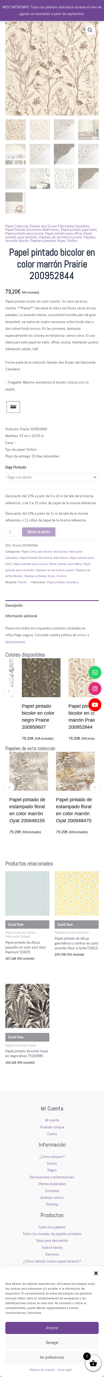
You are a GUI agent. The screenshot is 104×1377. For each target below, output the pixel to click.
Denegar (52, 1342)
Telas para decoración (52, 1240)
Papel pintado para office (63, 233)
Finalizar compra (52, 1127)
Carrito (52, 1134)
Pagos (52, 1170)
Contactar (52, 1191)
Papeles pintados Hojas (48, 240)
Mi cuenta (52, 1120)
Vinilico (72, 240)
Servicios (52, 1254)
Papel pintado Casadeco (63, 582)
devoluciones (15, 642)
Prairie (22, 582)
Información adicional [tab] (21, 616)
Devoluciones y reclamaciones (52, 1177)
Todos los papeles (52, 1227)
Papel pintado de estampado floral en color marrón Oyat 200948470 (61, 810)
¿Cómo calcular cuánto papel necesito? (52, 1261)
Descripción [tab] (14, 605)
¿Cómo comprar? (52, 1156)
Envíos (52, 1163)
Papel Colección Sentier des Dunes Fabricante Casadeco (47, 226)
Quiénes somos (52, 1197)
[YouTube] (95, 704)
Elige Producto (15, 467)
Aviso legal (65, 1370)
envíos (82, 635)
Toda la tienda (52, 1247)
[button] (96, 1273)
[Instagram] (95, 688)
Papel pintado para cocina (24, 233)
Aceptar (52, 1327)
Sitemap (52, 1204)
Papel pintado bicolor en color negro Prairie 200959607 (30, 716)
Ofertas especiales (52, 1184)
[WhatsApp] (95, 672)
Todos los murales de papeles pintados (52, 1234)
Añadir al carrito (38, 532)
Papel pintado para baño (79, 229)
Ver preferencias (52, 1357)
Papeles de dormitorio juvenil (60, 237)
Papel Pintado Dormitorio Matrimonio (32, 229)
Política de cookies (42, 1370)
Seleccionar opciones (24, 968)
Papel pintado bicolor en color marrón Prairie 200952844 (77, 716)
